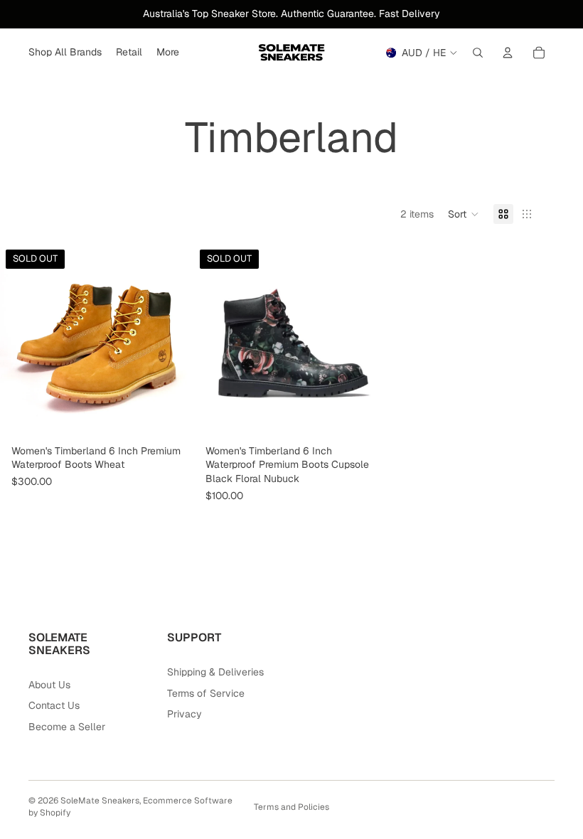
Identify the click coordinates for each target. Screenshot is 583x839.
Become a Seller (66, 726)
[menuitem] (167, 52)
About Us (49, 684)
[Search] (477, 52)
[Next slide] (172, 341)
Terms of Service (206, 693)
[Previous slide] (21, 341)
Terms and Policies (291, 807)
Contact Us (54, 705)
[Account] (507, 52)
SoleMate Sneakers (99, 800)
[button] (463, 214)
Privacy (184, 713)
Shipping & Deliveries (215, 672)
